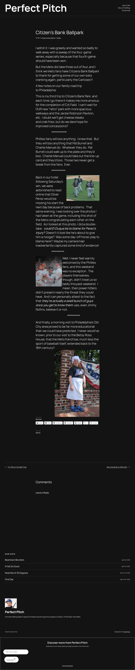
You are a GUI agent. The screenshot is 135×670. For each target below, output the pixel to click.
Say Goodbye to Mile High (117, 467)
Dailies (59, 38)
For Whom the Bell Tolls (17, 467)
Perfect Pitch (36, 8)
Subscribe (10, 660)
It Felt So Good (12, 566)
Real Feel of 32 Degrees (16, 573)
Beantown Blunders (14, 560)
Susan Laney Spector (48, 38)
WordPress (126, 632)
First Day (9, 579)
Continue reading (67, 666)
